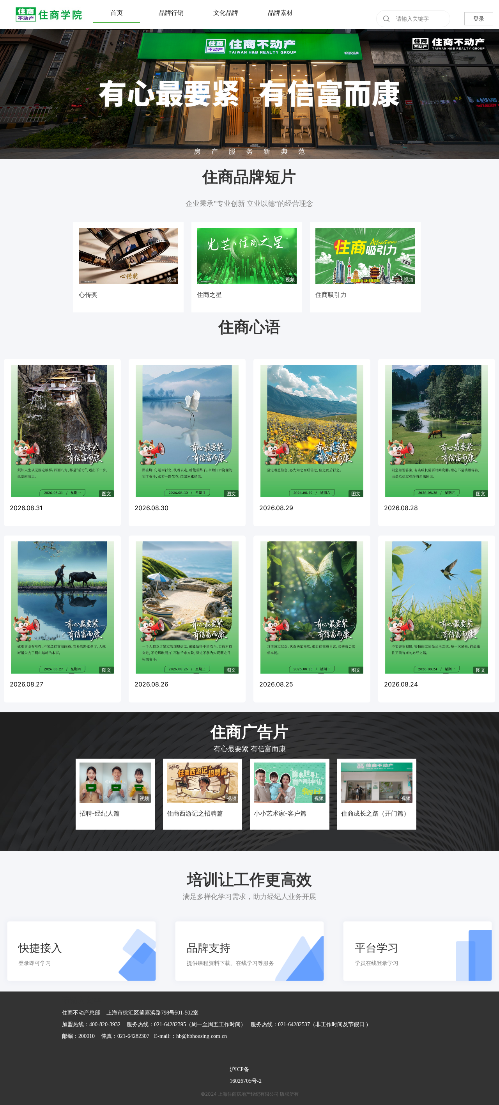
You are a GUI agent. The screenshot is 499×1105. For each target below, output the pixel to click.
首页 (116, 12)
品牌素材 (280, 12)
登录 (478, 18)
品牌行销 (171, 12)
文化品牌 (225, 12)
